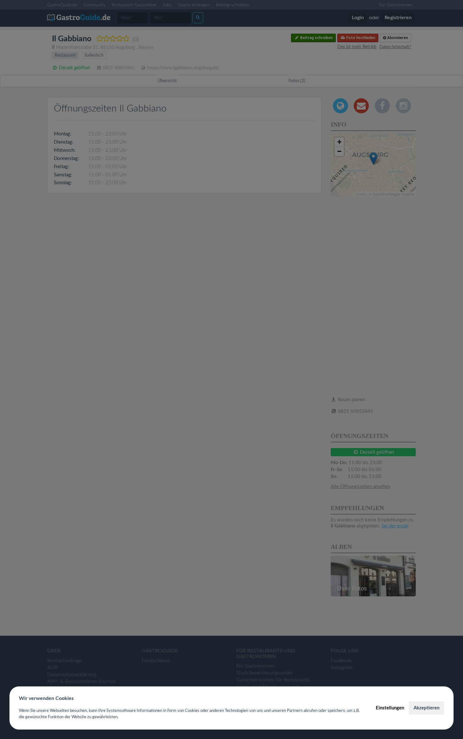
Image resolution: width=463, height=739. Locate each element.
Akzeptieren (426, 708)
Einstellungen (390, 708)
